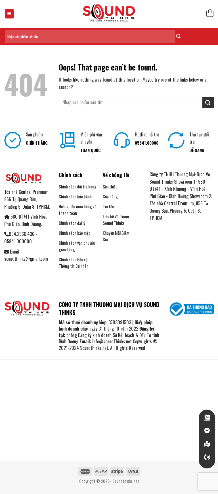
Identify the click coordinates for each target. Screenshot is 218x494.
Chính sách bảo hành (75, 197)
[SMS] (207, 444)
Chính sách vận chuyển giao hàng (77, 246)
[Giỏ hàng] (210, 13)
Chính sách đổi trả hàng (78, 187)
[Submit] (178, 36)
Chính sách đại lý (72, 223)
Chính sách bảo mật (74, 233)
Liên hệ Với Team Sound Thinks (116, 219)
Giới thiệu (110, 187)
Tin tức (108, 206)
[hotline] (207, 457)
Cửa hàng (110, 197)
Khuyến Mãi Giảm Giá (116, 236)
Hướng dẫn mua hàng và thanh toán (78, 210)
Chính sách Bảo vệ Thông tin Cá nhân (74, 262)
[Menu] (9, 13)
